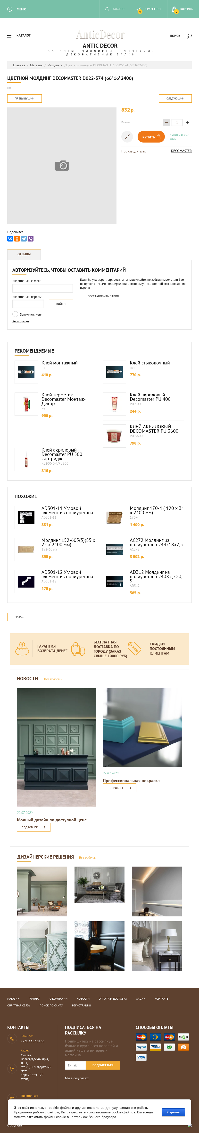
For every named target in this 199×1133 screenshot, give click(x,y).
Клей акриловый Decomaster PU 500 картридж (61, 454)
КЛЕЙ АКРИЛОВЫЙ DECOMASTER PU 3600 (154, 428)
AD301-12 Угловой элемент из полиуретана (67, 574)
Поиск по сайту (51, 1005)
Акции (140, 998)
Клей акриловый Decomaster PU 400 (150, 397)
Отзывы (24, 254)
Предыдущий (24, 98)
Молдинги (55, 65)
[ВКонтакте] (10, 239)
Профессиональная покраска (131, 780)
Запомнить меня (30, 314)
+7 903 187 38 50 (32, 1041)
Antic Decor (100, 45)
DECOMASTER (181, 151)
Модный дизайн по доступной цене (52, 820)
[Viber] (30, 239)
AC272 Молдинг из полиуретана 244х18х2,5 (156, 542)
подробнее (30, 827)
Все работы (87, 857)
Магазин (36, 65)
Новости (83, 998)
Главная (19, 65)
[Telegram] (24, 239)
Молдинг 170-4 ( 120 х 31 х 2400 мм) (157, 510)
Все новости (53, 679)
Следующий (175, 98)
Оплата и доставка (113, 998)
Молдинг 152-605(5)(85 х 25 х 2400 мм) (68, 542)
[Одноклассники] (17, 239)
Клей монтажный (59, 363)
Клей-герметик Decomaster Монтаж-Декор (63, 399)
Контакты (162, 998)
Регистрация (20, 321)
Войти (61, 304)
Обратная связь (18, 1005)
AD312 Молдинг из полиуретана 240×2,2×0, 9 (156, 576)
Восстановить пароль (104, 296)
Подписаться (103, 1065)
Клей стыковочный (150, 363)
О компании (58, 998)
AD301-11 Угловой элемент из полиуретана (67, 510)
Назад (19, 617)
